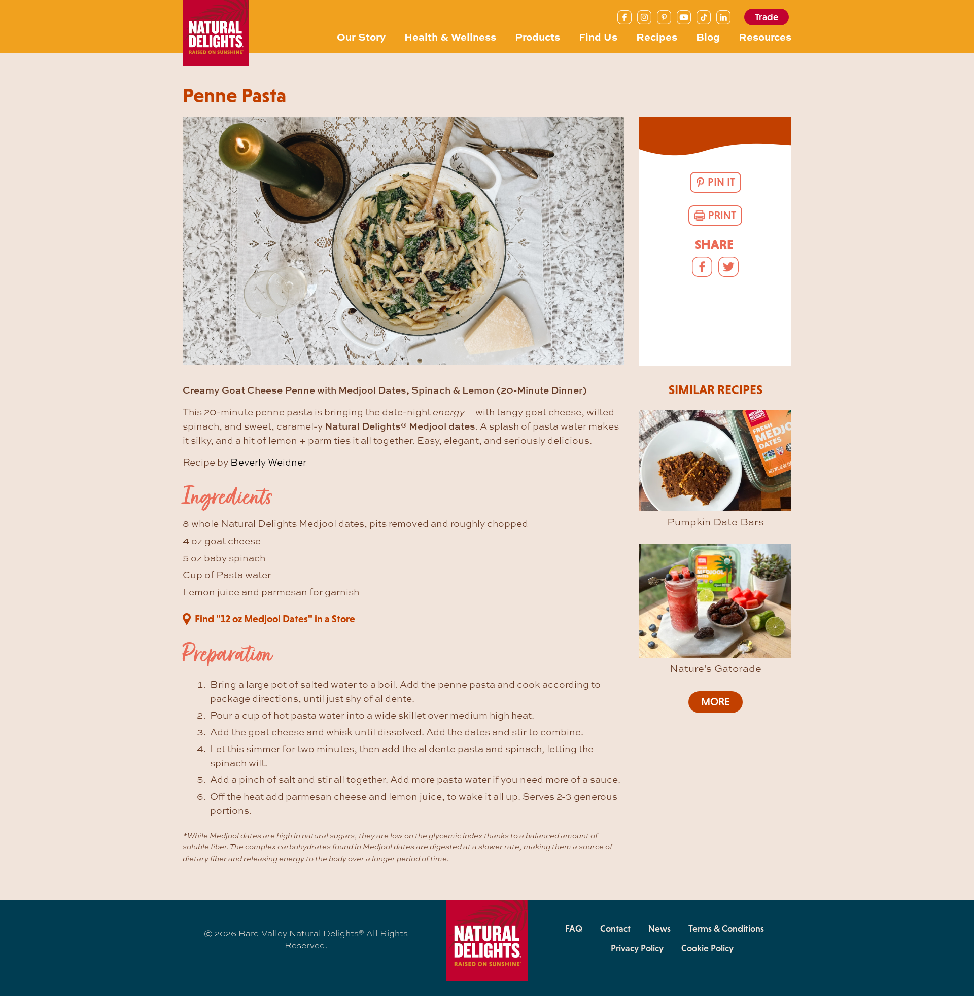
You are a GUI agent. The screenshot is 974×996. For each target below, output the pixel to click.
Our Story (361, 36)
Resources (765, 36)
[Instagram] (644, 17)
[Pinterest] (664, 17)
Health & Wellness (450, 36)
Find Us (598, 36)
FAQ (573, 928)
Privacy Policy (637, 948)
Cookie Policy (707, 948)
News (659, 928)
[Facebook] (624, 17)
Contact (615, 928)
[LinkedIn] (723, 17)
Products (537, 36)
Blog (708, 36)
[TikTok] (704, 17)
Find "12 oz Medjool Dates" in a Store (275, 618)
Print (722, 215)
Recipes (656, 36)
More (715, 702)
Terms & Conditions (726, 928)
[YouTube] (684, 17)
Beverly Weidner (268, 462)
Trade (766, 17)
